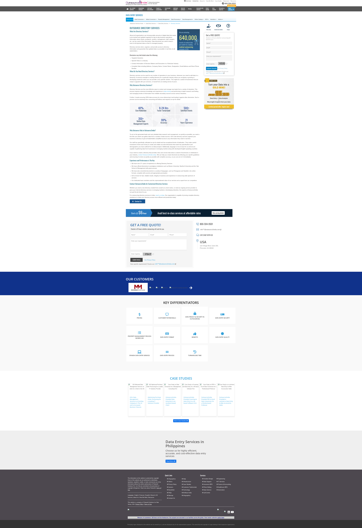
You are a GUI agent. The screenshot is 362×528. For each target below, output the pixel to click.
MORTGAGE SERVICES (175, 8)
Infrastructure (187, 481)
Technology (186, 490)
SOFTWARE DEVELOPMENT (150, 8)
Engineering (221, 478)
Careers (170, 487)
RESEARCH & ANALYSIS (221, 8)
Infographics (186, 495)
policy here (221, 517)
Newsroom (226, 1)
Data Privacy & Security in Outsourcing (194, 318)
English (136, 495)
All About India (187, 492)
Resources (233, 1)
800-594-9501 (230, 3)
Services (188, 1)
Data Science (207, 490)
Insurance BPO (207, 484)
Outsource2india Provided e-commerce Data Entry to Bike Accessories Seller (226, 401)
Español (147, 495)
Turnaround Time (194, 355)
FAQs (170, 492)
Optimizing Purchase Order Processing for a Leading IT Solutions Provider (154, 400)
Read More (170, 461)
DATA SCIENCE (214, 8)
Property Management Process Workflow (139, 337)
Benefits (195, 337)
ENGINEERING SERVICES (141, 8)
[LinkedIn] (229, 512)
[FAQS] (228, 26)
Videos (170, 481)
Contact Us (138, 201)
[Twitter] (225, 513)
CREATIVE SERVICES (183, 8)
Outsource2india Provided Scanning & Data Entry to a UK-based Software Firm (190, 400)
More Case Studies (180, 421)
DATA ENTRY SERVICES (134, 15)
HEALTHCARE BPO (167, 8)
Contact (232, 6)
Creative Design (208, 478)
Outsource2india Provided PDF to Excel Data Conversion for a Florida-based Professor (208, 401)
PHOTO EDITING (207, 8)
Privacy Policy (139, 504)
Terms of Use (148, 504)
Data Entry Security (222, 318)
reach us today (160, 195)
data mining (167, 91)
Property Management (163, 19)
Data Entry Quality (222, 337)
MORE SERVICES (231, 9)
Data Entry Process (167, 355)
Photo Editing (207, 487)
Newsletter (171, 490)
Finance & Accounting (224, 484)
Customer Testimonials (167, 318)
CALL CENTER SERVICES (132, 8)
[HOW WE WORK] (218, 26)
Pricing (139, 318)
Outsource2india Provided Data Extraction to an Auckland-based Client (171, 401)
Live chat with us (206, 235)
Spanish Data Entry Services (139, 355)
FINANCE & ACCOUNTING (159, 8)
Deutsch (153, 495)
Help (184, 479)
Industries (195, 1)
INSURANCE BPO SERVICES (199, 8)
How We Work (210, 1)
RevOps (190, 9)
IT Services (221, 481)
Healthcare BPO (222, 487)
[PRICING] (208, 26)
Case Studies (218, 1)
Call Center (206, 492)
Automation (221, 490)
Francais (142, 495)
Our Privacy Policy (222, 68)
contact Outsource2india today (147, 155)
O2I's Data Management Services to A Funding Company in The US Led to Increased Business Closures (136, 402)
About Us (202, 1)
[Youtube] (232, 512)
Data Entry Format (167, 337)
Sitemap (170, 495)
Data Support (207, 481)
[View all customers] (190, 287)
